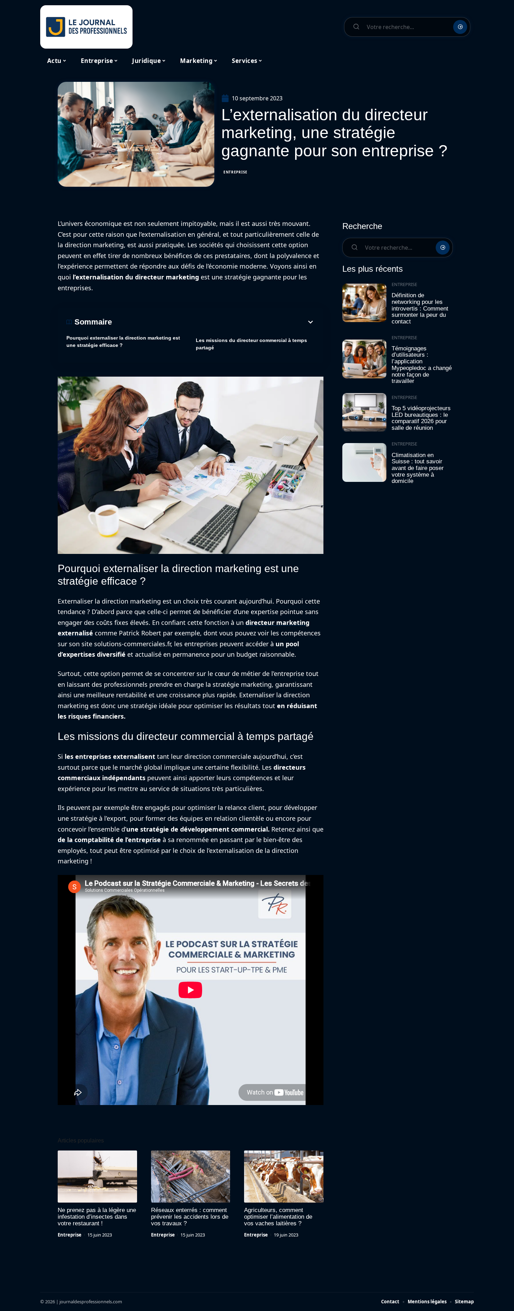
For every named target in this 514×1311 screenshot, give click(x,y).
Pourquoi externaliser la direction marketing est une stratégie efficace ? (123, 341)
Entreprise (235, 172)
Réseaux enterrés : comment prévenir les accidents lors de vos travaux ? (189, 1217)
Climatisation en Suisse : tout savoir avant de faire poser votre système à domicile (418, 468)
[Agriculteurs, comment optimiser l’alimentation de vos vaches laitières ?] (283, 1176)
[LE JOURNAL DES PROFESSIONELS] (86, 27)
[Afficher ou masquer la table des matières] (213, 322)
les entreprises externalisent (110, 756)
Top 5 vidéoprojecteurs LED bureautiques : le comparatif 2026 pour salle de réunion (421, 418)
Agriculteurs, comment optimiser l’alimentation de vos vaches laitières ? (278, 1217)
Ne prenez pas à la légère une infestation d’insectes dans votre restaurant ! (97, 1217)
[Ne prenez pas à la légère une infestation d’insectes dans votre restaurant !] (97, 1176)
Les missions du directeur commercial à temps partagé (251, 343)
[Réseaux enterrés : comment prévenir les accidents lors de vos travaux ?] (190, 1176)
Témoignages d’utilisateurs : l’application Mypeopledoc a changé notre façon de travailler (422, 365)
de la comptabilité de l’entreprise (109, 839)
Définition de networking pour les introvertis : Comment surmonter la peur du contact (420, 308)
